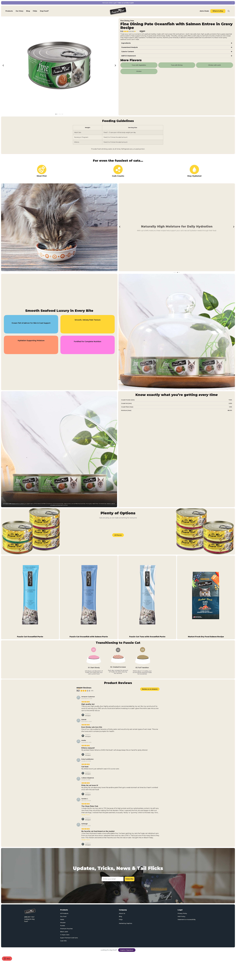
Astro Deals (204, 11)
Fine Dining (125, 21)
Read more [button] (85, 815)
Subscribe (129, 879)
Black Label (64, 932)
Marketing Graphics (125, 923)
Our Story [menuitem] (19, 11)
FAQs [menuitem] (35, 11)
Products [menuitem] (9, 11)
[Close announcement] (232, 3)
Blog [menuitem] (28, 11)
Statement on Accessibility (187, 919)
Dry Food (63, 916)
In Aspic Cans (64, 935)
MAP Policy (181, 916)
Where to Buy (218, 11)
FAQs (121, 919)
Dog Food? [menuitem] (44, 11)
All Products (64, 913)
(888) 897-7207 (29, 917)
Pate (132, 21)
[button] (3, 65)
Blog (120, 916)
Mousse (62, 922)
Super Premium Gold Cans (69, 938)
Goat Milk (63, 941)
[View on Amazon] (78, 697)
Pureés (62, 925)
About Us (122, 913)
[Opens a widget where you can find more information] (7, 958)
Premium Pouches (66, 928)
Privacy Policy (182, 913)
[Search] (228, 11)
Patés (62, 919)
